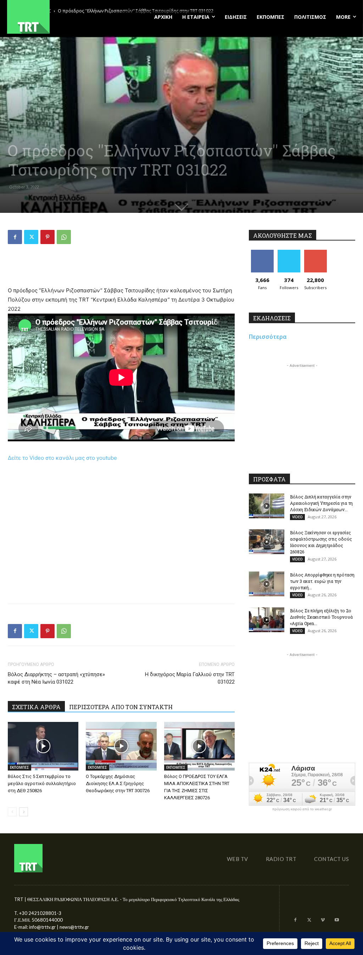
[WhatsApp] (64, 237)
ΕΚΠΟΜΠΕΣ (19, 767)
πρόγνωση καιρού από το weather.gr (302, 809)
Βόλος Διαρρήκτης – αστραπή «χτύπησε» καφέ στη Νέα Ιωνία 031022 (56, 678)
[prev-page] (12, 811)
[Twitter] (31, 237)
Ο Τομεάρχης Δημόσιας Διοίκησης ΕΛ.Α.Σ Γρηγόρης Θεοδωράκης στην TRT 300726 (118, 783)
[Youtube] (336, 920)
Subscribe (315, 252)
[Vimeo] (323, 920)
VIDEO (297, 516)
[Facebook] (15, 237)
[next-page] (23, 811)
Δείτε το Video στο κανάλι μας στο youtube (62, 457)
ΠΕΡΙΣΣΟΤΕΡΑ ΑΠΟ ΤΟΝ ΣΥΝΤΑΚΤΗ (121, 707)
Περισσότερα (268, 337)
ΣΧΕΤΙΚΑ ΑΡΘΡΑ (36, 707)
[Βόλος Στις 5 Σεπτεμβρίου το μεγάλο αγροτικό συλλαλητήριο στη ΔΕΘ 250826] (43, 746)
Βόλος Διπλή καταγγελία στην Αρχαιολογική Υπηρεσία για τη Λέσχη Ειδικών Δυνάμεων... (321, 503)
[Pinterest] (47, 237)
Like (262, 252)
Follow (288, 252)
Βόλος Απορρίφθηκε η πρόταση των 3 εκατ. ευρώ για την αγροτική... (322, 581)
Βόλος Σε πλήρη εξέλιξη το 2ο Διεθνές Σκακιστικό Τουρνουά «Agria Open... (321, 617)
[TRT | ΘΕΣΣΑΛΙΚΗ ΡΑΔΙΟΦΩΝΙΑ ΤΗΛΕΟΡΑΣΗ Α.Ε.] (60, 17)
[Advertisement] (121, 267)
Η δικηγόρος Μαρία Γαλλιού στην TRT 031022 (190, 678)
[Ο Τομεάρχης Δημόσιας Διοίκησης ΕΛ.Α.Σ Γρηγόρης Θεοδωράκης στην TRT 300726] (121, 746)
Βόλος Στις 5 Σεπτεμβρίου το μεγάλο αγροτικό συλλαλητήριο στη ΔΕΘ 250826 (42, 783)
